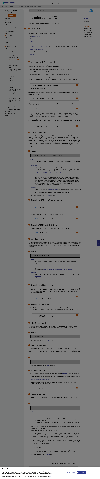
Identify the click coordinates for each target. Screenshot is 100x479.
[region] (50, 473)
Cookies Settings (71, 472)
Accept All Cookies (81, 472)
